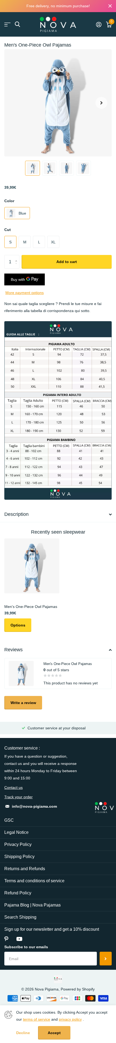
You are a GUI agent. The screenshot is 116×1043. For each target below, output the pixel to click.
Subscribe (106, 958)
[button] (101, 102)
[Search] (17, 24)
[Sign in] (98, 24)
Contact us (13, 787)
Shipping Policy (19, 856)
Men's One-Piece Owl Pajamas (30, 606)
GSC (9, 820)
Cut (7, 230)
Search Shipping (20, 917)
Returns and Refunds (24, 868)
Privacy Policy (18, 844)
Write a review (23, 703)
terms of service (36, 1019)
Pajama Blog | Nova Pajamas (32, 905)
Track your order (18, 797)
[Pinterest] (6, 938)
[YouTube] (19, 939)
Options (18, 625)
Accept (54, 1033)
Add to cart (66, 262)
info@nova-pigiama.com (34, 806)
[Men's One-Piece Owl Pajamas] (31, 565)
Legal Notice (16, 832)
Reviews (13, 649)
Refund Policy (17, 893)
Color (9, 201)
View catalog (7, 24)
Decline (23, 1033)
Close (110, 6)
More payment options (24, 292)
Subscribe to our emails (26, 947)
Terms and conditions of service (34, 880)
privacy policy (70, 1019)
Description (16, 514)
